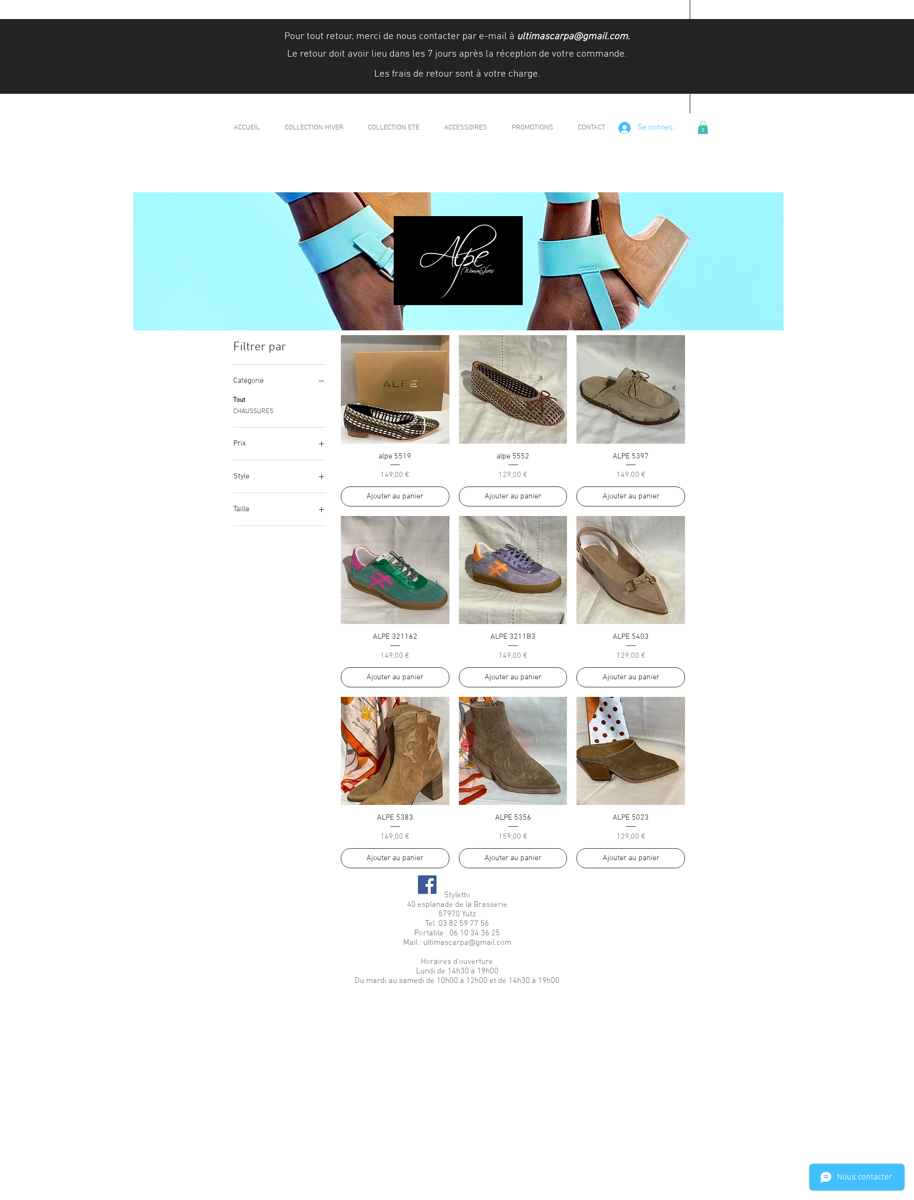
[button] (702, 127)
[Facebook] (427, 884)
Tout (239, 400)
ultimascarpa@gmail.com (572, 36)
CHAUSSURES (253, 411)
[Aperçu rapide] (395, 389)
